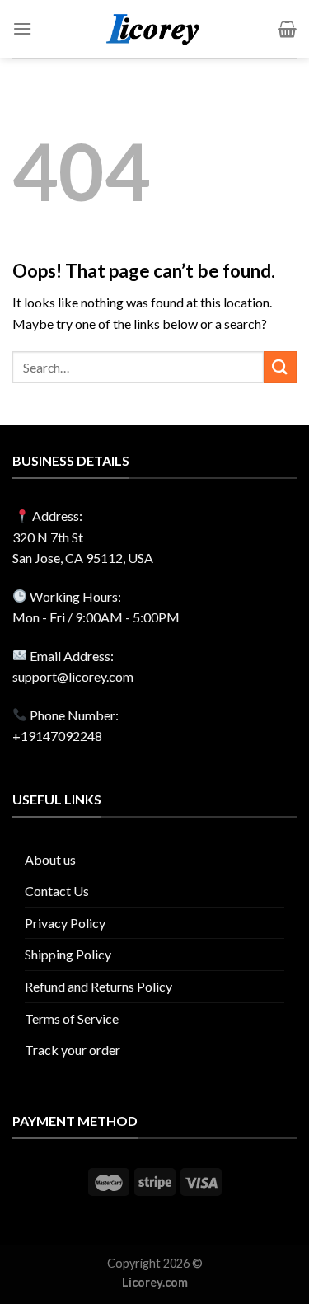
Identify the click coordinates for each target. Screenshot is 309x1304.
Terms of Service (72, 1018)
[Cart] (287, 29)
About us (50, 859)
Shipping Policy (68, 954)
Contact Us (57, 890)
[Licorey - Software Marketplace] (154, 29)
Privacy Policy (65, 923)
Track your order (72, 1050)
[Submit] (280, 367)
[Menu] (22, 28)
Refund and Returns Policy (98, 986)
